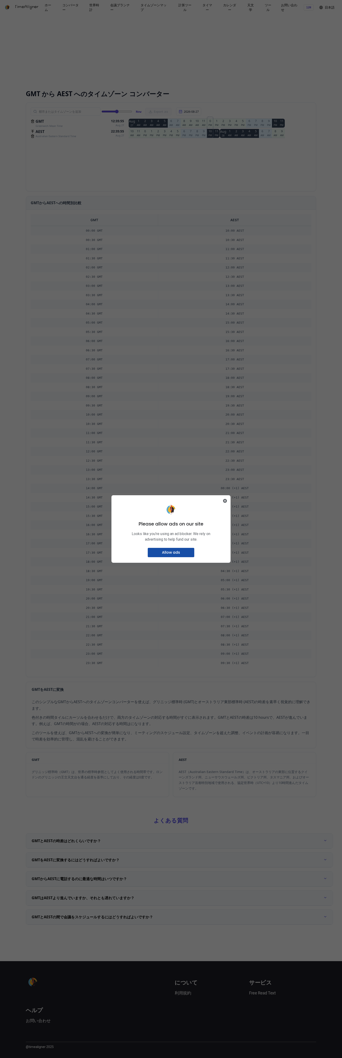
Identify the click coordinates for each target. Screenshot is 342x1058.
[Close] (225, 500)
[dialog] (171, 529)
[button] (171, 552)
